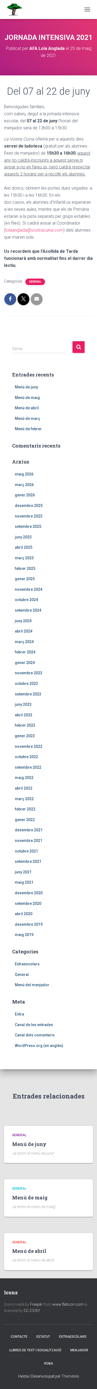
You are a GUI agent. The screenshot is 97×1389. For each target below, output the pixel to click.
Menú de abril (27, 408)
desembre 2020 (29, 893)
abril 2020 (23, 914)
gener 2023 (25, 736)
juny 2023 (23, 704)
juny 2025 (23, 537)
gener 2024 (25, 662)
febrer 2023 (25, 725)
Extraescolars (27, 964)
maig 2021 (24, 882)
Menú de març (27, 418)
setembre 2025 (28, 526)
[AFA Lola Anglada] (16, 9)
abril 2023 (23, 715)
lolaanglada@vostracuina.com (34, 230)
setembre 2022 (28, 767)
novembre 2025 (28, 516)
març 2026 (24, 485)
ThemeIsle (70, 1376)
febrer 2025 (25, 568)
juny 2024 (23, 621)
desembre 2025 (29, 505)
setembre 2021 (28, 861)
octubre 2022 (26, 757)
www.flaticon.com (68, 1304)
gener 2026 (25, 495)
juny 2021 (23, 872)
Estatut (43, 1337)
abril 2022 (23, 788)
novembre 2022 (28, 746)
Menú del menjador (32, 985)
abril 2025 (23, 547)
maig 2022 (24, 777)
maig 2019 (24, 935)
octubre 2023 (26, 683)
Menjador (79, 1350)
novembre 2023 (28, 673)
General (35, 281)
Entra (19, 1014)
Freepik (36, 1304)
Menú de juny (26, 387)
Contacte (19, 1337)
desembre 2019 (29, 924)
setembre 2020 (28, 903)
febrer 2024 (25, 652)
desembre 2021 (29, 830)
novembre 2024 (28, 589)
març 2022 (24, 799)
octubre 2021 (26, 851)
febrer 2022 (25, 809)
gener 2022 (25, 820)
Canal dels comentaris (35, 1035)
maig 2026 (24, 474)
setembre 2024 (28, 610)
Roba (48, 1363)
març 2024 (24, 642)
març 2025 (24, 558)
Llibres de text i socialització (35, 1350)
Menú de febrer (28, 429)
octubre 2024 (26, 600)
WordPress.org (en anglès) (39, 1045)
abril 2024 (23, 631)
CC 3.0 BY (32, 1310)
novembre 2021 (28, 840)
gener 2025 (25, 579)
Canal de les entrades (34, 1025)
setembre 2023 (28, 694)
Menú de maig (27, 397)
